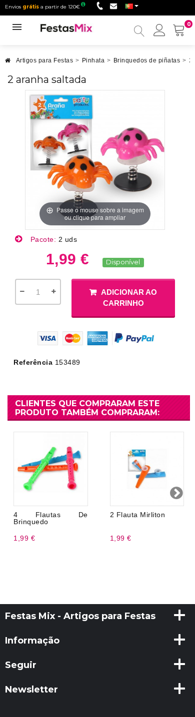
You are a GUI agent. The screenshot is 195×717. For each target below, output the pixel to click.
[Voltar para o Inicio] (8, 63)
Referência (33, 362)
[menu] (160, 31)
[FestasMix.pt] (66, 27)
